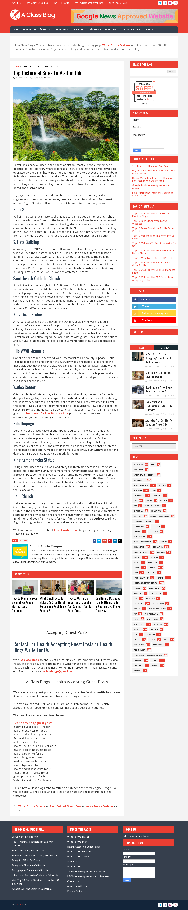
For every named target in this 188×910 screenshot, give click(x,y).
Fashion (63, 29)
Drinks (163, 542)
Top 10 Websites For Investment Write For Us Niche (153, 252)
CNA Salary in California (25, 836)
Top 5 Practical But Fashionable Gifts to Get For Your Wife (159, 406)
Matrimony (158, 603)
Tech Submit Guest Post (36, 2)
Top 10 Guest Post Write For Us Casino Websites (153, 230)
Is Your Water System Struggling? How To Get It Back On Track (158, 358)
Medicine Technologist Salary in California (35, 855)
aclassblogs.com (144, 92)
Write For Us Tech (77, 841)
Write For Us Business (79, 851)
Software (150, 634)
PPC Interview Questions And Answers (88, 876)
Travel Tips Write (61, 2)
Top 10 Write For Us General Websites (153, 258)
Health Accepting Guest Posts (83, 846)
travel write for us (66, 530)
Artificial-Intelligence (144, 475)
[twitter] (160, 3)
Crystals (153, 531)
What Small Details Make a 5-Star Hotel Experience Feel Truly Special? (53, 604)
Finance (80, 29)
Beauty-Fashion (141, 485)
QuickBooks (152, 619)
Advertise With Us (77, 886)
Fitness (154, 557)
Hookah (137, 588)
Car (135, 501)
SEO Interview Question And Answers (152, 166)
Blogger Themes (31, 904)
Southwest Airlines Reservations (47, 413)
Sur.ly (149, 99)
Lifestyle (150, 598)
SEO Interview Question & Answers (86, 871)
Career (149, 501)
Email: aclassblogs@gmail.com (88, 2)
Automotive (139, 480)
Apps (153, 465)
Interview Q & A (132, 29)
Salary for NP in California (26, 860)
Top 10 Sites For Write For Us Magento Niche (153, 271)
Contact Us (73, 881)
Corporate (139, 526)
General (152, 567)
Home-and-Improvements (145, 583)
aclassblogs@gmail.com (136, 836)
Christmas (156, 511)
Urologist (139, 665)
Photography (151, 614)
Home (17, 29)
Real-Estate (139, 624)
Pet (135, 614)
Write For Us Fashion (78, 856)
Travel (24, 66)
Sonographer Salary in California (30, 870)
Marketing (139, 603)
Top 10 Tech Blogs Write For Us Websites (149, 222)
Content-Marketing (159, 516)
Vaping (155, 665)
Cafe (154, 490)
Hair (136, 573)
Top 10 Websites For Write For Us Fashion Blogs (150, 215)
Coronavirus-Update (143, 521)
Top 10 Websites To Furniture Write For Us (154, 244)
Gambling (153, 562)
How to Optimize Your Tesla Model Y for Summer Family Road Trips (79, 604)
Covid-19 (156, 526)
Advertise (16, 2)
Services (137, 629)
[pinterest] (175, 3)
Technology (139, 650)
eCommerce (139, 547)
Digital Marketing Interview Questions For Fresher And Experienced (153, 179)
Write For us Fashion (99, 806)
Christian (138, 511)
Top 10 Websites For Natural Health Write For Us (152, 264)
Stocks (152, 640)
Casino (163, 501)
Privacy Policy (74, 891)
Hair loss (151, 573)
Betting (162, 485)
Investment (154, 588)
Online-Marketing (157, 609)
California (139, 495)
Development (140, 537)
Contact (151, 29)
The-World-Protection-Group (148, 655)
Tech (96, 29)
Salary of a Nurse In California (28, 865)
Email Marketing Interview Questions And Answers (152, 194)
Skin (136, 634)
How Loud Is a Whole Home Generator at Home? (158, 389)
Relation (158, 624)
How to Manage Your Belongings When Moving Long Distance (24, 604)
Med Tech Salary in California (28, 850)
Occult (137, 609)
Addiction (138, 465)
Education (158, 547)
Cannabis (157, 495)
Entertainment (141, 552)
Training (138, 660)
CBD (135, 506)
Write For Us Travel (78, 836)
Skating (154, 629)
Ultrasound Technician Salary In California (35, 875)
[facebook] (165, 3)
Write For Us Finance (32, 806)
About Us (30, 29)
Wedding (138, 670)
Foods (136, 562)
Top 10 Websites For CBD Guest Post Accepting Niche (152, 279)
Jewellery (138, 593)
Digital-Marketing (142, 542)
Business (112, 29)
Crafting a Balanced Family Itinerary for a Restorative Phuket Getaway (109, 604)
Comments (166, 347)
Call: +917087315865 (117, 2)
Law (135, 598)
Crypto (137, 531)
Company (138, 516)
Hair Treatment (141, 578)
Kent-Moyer (155, 593)
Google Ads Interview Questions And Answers (152, 187)
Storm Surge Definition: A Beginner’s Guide (158, 375)
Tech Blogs (139, 645)
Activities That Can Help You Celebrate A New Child (159, 422)
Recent (142, 347)
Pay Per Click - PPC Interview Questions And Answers (153, 172)
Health (46, 29)
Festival (161, 552)
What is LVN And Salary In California (32, 888)
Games (137, 567)
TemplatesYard (21, 904)
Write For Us (74, 866)
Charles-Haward (153, 506)
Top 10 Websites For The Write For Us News (153, 237)
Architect (138, 470)
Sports (137, 640)
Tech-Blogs (158, 645)
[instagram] (170, 3)
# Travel (23, 540)
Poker (136, 619)
